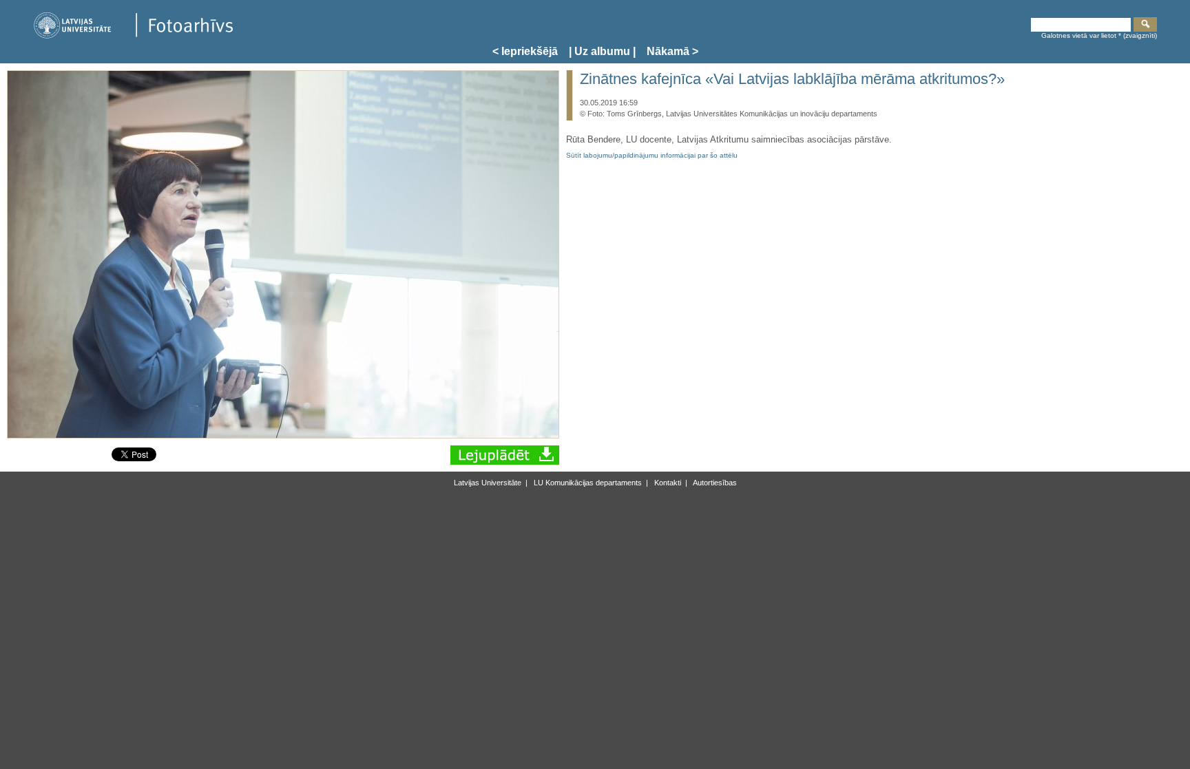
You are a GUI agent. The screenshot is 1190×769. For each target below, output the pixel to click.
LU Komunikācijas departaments (587, 482)
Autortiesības (714, 482)
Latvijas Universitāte (487, 482)
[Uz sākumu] (133, 36)
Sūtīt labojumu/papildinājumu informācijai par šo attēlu (652, 155)
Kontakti (666, 482)
